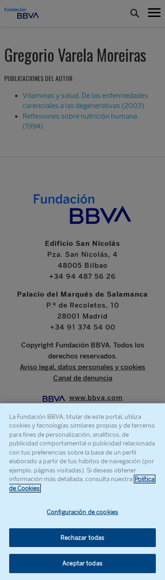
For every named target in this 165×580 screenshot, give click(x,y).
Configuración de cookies (82, 512)
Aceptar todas (82, 563)
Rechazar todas (82, 537)
